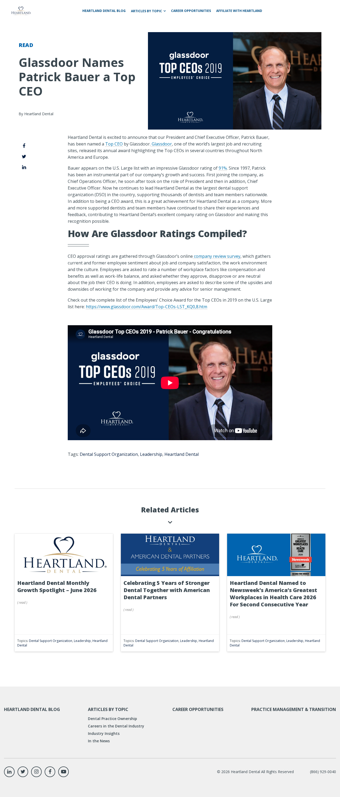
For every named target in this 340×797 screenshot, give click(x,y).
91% (223, 168)
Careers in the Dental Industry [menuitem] (116, 726)
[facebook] (24, 145)
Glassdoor (161, 144)
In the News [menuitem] (99, 740)
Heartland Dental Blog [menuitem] (104, 10)
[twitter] (24, 156)
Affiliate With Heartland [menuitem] (239, 10)
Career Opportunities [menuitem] (191, 10)
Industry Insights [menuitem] (104, 733)
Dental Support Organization (109, 454)
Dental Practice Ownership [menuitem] (112, 718)
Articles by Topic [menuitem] (146, 11)
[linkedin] (24, 167)
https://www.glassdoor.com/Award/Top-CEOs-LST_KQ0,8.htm (146, 307)
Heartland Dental (181, 454)
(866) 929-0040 (323, 771)
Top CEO (114, 144)
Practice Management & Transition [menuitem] (293, 709)
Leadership (151, 454)
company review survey (216, 256)
